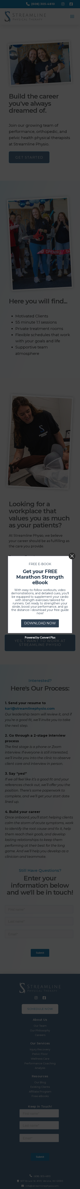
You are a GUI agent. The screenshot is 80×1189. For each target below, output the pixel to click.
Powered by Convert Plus (40, 637)
